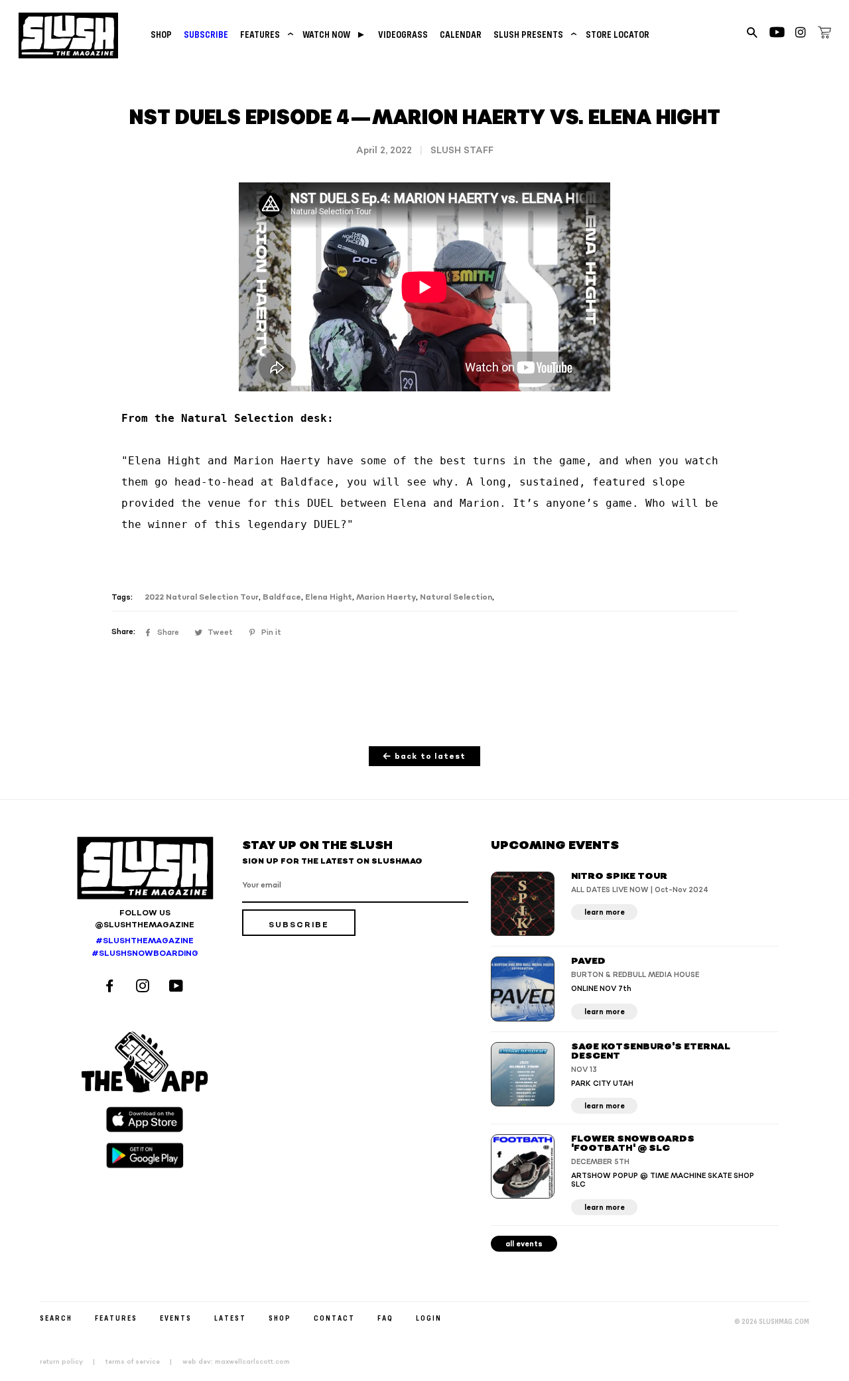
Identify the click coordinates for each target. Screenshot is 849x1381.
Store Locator (617, 34)
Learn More (604, 912)
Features (265, 34)
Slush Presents (533, 34)
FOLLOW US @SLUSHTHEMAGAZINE (144, 919)
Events (176, 1318)
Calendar (461, 34)
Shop (161, 34)
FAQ (385, 1318)
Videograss (403, 34)
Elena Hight (328, 597)
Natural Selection (456, 597)
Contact (334, 1318)
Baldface (282, 597)
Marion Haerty (386, 597)
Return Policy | (71, 1361)
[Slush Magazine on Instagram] (144, 987)
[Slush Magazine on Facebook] (111, 987)
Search (56, 1318)
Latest (230, 1318)
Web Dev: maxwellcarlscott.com (236, 1361)
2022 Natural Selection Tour (202, 597)
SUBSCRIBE (206, 34)
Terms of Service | (142, 1361)
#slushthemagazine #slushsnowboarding (145, 947)
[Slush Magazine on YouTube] (178, 987)
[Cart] (824, 34)
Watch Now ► (334, 34)
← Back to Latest (424, 756)
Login (429, 1318)
